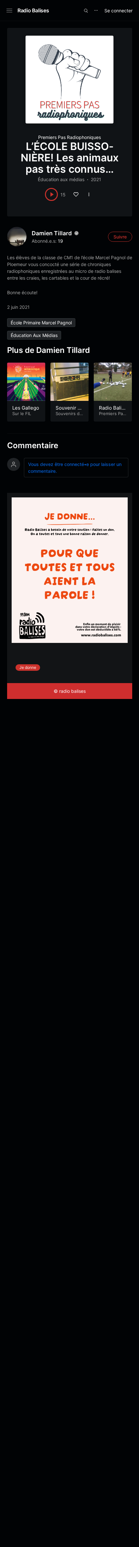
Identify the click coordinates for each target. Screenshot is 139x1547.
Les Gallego (25, 408)
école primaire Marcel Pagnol (41, 322)
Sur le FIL (21, 413)
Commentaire (32, 445)
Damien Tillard (52, 233)
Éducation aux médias (61, 179)
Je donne (27, 667)
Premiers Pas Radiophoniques (69, 137)
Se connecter (118, 10)
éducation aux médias (34, 335)
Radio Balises (33, 10)
